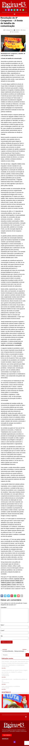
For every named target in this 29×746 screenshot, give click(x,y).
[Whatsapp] (14, 10)
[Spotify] (23, 10)
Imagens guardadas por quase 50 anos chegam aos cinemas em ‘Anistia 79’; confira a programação (14, 672)
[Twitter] (12, 10)
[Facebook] (6, 10)
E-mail (2, 630)
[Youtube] (20, 10)
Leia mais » (4, 668)
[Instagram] (9, 10)
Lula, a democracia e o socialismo (11, 686)
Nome (2, 625)
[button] (14, 14)
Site (2, 636)
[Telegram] (17, 10)
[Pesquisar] (27, 654)
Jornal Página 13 (6, 692)
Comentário (4, 607)
